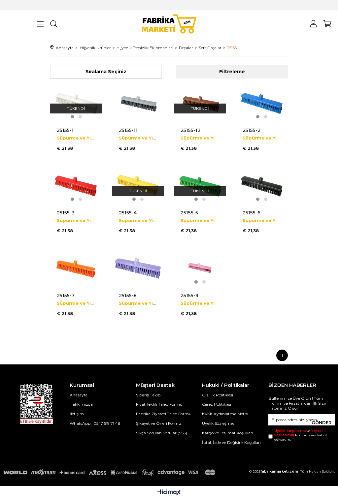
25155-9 (189, 295)
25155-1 (65, 130)
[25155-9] (200, 267)
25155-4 (128, 213)
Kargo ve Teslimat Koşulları (227, 432)
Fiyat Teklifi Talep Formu (159, 404)
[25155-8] (138, 267)
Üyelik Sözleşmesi (218, 423)
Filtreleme (232, 72)
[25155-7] (76, 267)
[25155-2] (262, 102)
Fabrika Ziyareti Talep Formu (163, 413)
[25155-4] (138, 185)
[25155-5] (200, 185)
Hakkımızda (81, 404)
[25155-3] (76, 185)
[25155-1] (76, 102)
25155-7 (66, 295)
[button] (72, 116)
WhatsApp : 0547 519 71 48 (95, 423)
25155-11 (128, 130)
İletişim (77, 413)
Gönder (321, 422)
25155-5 (189, 213)
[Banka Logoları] (110, 472)
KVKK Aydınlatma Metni (225, 413)
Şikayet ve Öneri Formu (158, 423)
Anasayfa (78, 394)
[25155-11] (138, 102)
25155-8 (128, 295)
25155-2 (251, 130)
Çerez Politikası (216, 404)
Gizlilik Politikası (217, 394)
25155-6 (251, 213)
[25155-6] (262, 185)
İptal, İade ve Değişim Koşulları (231, 442)
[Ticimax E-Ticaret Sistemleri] (169, 492)
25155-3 (66, 213)
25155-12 (190, 130)
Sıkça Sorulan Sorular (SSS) (161, 432)
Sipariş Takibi (148, 394)
